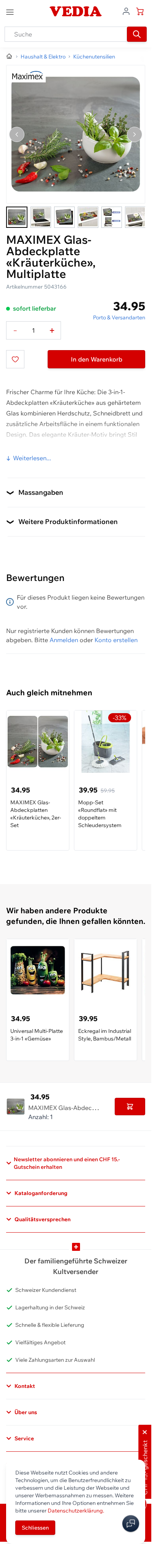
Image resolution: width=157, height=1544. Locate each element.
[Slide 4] (88, 217)
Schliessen (35, 1527)
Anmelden (64, 640)
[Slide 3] (64, 217)
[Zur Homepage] (9, 56)
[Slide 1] (16, 217)
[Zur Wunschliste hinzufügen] (15, 359)
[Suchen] (137, 34)
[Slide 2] (40, 217)
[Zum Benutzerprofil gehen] (126, 10)
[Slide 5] (111, 217)
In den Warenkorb (96, 359)
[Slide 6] (135, 217)
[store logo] (75, 11)
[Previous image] (16, 134)
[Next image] (134, 134)
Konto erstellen (116, 640)
